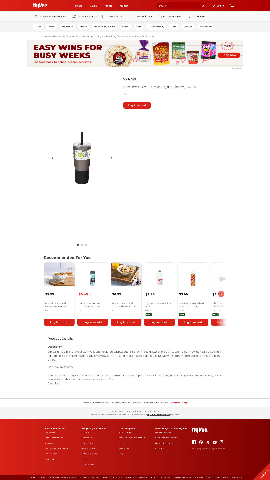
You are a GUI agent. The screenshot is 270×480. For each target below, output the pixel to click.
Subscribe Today (178, 403)
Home (70, 36)
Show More (53, 383)
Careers (121, 443)
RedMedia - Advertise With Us (131, 438)
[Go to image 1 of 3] (78, 245)
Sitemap (32, 477)
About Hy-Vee (124, 432)
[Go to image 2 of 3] (82, 245)
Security (95, 477)
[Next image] (111, 158)
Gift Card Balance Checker (56, 448)
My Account (50, 443)
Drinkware (148, 36)
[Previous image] (52, 158)
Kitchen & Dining (84, 36)
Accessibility (236, 477)
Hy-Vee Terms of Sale (158, 414)
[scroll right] (221, 294)
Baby (174, 27)
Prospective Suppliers (182, 477)
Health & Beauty (156, 27)
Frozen (83, 27)
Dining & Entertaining (105, 36)
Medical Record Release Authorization (141, 477)
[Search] (203, 5)
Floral (138, 27)
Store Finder (50, 459)
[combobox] (181, 5)
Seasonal (188, 27)
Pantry (51, 27)
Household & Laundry (104, 27)
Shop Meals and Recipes (166, 438)
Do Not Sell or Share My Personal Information (68, 477)
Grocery (85, 432)
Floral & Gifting (88, 443)
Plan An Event (88, 464)
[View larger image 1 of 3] (81, 158)
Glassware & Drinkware (129, 36)
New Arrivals (206, 27)
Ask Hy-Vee (50, 432)
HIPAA (119, 477)
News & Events (125, 448)
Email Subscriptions (54, 438)
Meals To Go (87, 438)
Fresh (38, 27)
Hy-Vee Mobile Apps (164, 443)
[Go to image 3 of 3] (86, 245)
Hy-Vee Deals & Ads (163, 432)
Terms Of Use (108, 477)
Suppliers (199, 477)
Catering (86, 459)
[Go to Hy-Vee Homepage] (40, 5)
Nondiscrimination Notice (217, 477)
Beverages (67, 27)
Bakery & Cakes (88, 448)
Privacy (42, 477)
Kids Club (159, 448)
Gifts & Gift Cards (89, 454)
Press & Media (51, 454)
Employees (166, 477)
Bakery (125, 27)
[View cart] (232, 6)
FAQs (120, 454)
